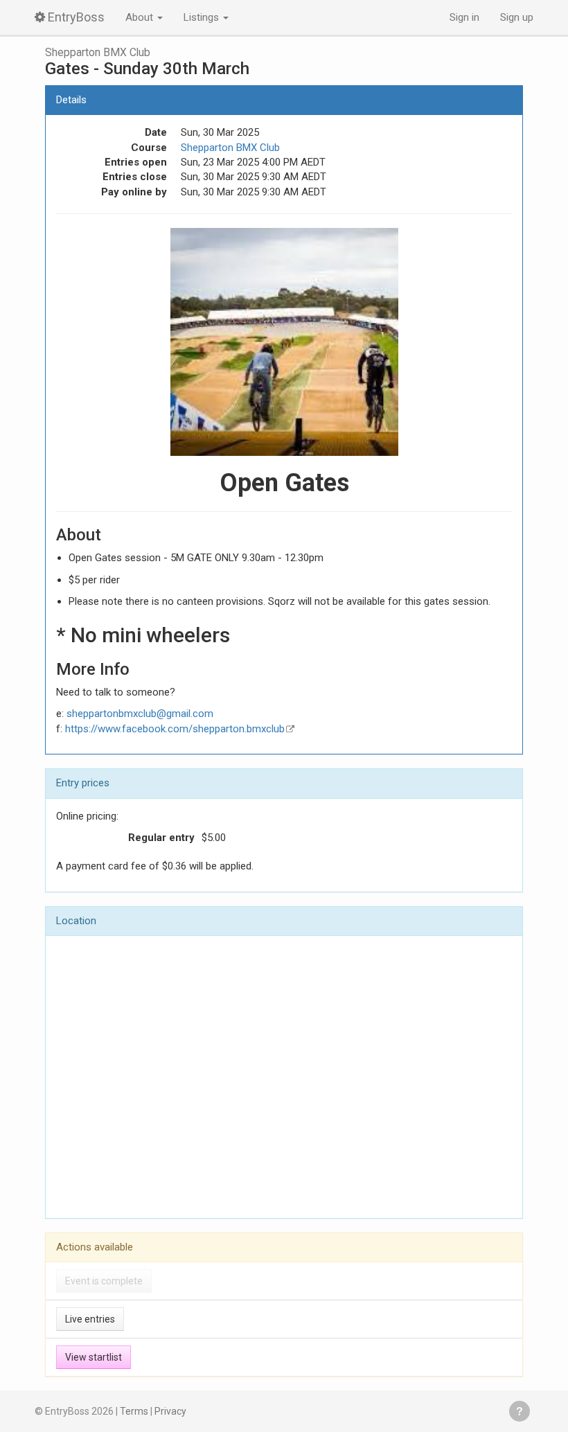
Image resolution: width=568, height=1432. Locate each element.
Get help (519, 1411)
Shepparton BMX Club (97, 52)
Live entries (90, 1319)
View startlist (93, 1357)
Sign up (516, 17)
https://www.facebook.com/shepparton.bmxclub (175, 729)
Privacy (170, 1411)
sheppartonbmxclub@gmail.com (139, 713)
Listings (203, 17)
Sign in (464, 17)
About (140, 17)
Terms (134, 1411)
